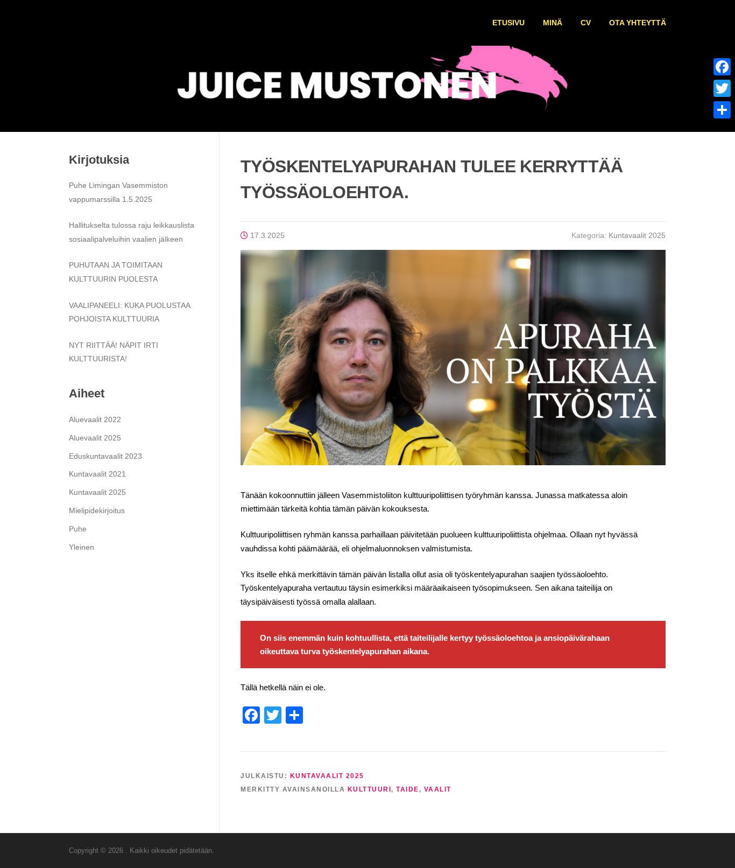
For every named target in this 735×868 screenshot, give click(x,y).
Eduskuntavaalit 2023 (105, 456)
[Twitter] (722, 88)
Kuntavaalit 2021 (97, 474)
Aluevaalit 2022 (95, 419)
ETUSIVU (508, 22)
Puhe (78, 528)
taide (407, 789)
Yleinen (81, 547)
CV (586, 22)
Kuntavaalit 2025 (637, 235)
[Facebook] (722, 67)
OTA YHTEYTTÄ (637, 22)
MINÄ (552, 22)
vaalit (437, 789)
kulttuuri (370, 789)
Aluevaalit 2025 (95, 437)
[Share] (722, 110)
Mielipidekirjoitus (97, 510)
